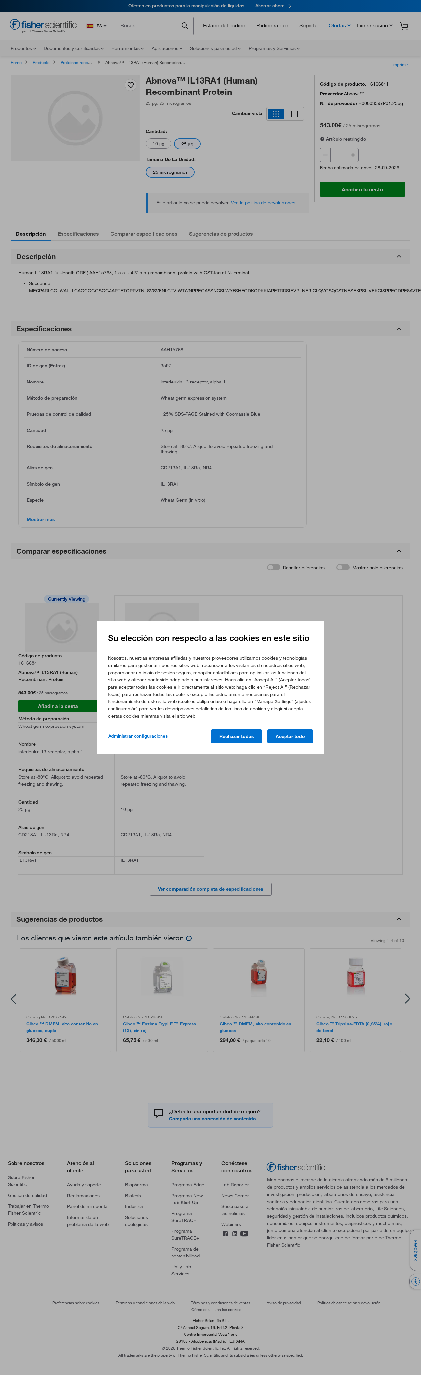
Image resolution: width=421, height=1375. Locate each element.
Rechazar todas (236, 736)
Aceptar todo (290, 736)
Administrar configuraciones (138, 736)
